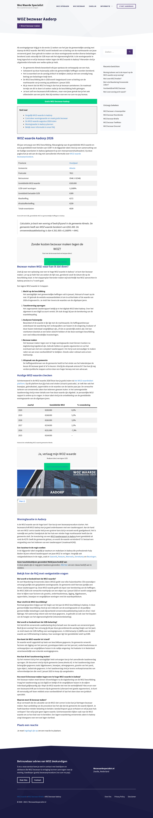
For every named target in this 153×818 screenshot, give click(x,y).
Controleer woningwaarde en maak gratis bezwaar (46, 118)
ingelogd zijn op (31, 730)
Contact (37, 780)
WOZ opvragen (62, 6)
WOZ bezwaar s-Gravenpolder (114, 111)
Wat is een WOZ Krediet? (112, 78)
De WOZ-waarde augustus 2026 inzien (40, 121)
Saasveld (53, 556)
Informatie (105, 6)
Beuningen (91, 556)
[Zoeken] (130, 52)
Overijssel (73, 163)
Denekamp (79, 556)
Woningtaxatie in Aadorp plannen (39, 124)
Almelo (72, 168)
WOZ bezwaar (79, 6)
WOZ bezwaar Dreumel (112, 126)
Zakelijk (92, 6)
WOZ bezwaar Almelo (36, 797)
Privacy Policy (119, 797)
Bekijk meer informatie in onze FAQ (40, 127)
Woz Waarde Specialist (30, 5)
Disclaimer (132, 797)
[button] (57, 101)
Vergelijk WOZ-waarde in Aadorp (38, 115)
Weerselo (70, 556)
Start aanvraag (126, 6)
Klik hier (64, 565)
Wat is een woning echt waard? (114, 92)
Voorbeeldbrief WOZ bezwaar (114, 88)
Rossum (61, 556)
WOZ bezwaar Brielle (111, 119)
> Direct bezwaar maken (29, 26)
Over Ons (23, 780)
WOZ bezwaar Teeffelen (112, 122)
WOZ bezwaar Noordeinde (113, 115)
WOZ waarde (22, 797)
